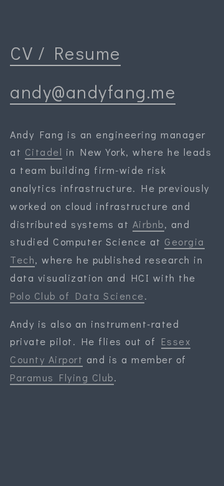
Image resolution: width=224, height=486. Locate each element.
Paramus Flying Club (62, 377)
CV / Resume (65, 53)
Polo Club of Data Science (77, 295)
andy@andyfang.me (92, 91)
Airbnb (148, 224)
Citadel (44, 151)
